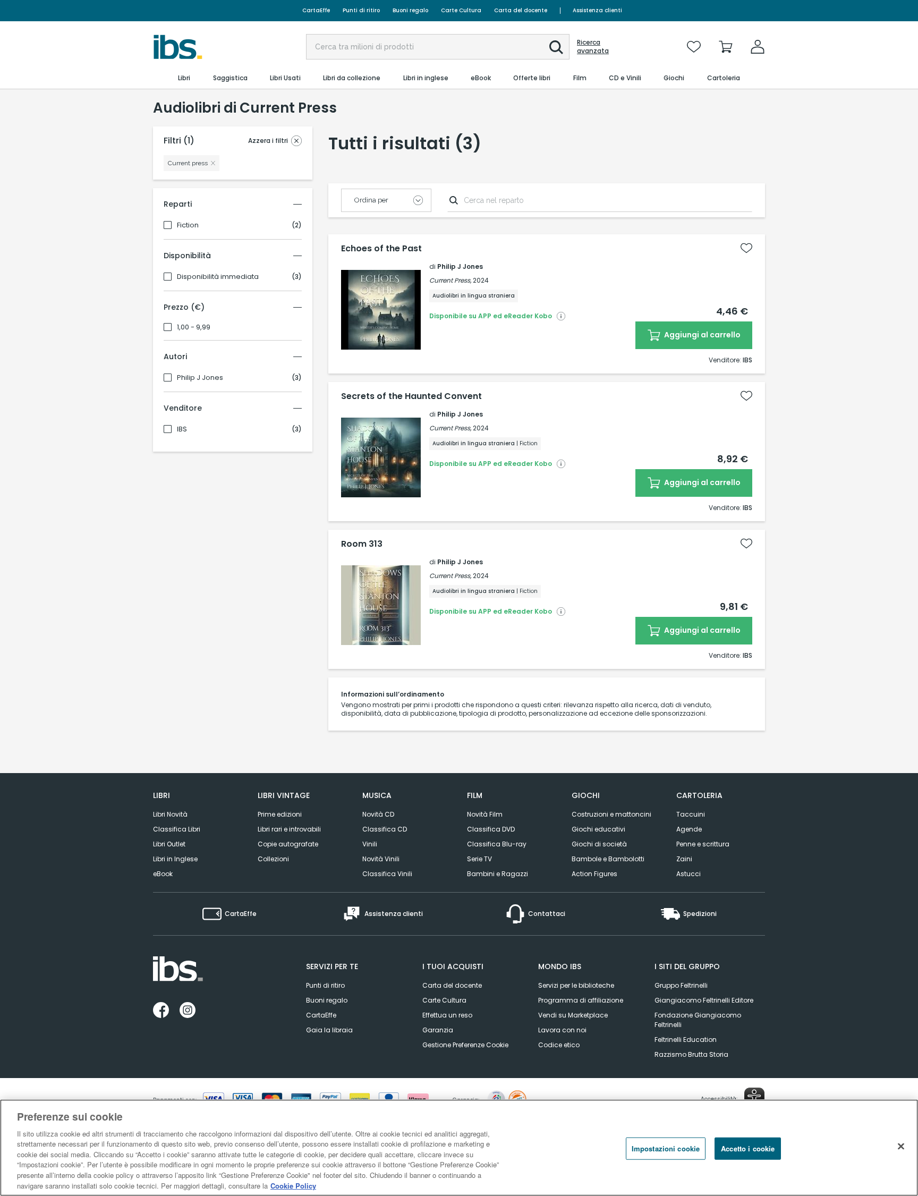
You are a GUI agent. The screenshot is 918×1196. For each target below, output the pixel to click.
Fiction (188, 225)
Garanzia (437, 1029)
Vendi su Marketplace (573, 1015)
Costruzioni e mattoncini (611, 814)
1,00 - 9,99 (193, 327)
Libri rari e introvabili (289, 829)
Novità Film (485, 814)
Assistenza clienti (597, 10)
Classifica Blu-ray (496, 844)
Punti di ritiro (361, 10)
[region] (459, 1147)
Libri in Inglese (175, 858)
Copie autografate (288, 844)
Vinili (369, 844)
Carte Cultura (461, 10)
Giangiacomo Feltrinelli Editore (703, 1000)
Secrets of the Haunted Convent (411, 396)
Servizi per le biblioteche (576, 985)
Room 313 (361, 544)
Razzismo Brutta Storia (691, 1054)
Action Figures (594, 873)
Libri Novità (170, 814)
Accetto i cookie (748, 1148)
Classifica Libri (176, 829)
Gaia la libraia (329, 1029)
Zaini (684, 858)
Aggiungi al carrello (701, 334)
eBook (163, 873)
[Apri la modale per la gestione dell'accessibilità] (754, 1097)
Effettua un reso (447, 1015)
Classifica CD (384, 829)
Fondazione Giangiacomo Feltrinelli (697, 1020)
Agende (689, 829)
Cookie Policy (293, 1185)
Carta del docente (520, 10)
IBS (182, 429)
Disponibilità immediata (218, 277)
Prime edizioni (280, 814)
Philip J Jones (200, 378)
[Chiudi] (901, 1146)
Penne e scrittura (702, 844)
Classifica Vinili (387, 873)
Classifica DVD (491, 829)
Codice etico (559, 1044)
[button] (556, 47)
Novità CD (378, 814)
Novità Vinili (381, 858)
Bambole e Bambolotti (608, 858)
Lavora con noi (562, 1029)
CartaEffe (316, 10)
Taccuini (690, 814)
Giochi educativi (598, 829)
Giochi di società (599, 844)
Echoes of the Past (381, 249)
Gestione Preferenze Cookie (465, 1044)
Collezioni (273, 858)
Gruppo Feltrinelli (681, 985)
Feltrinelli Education (685, 1039)
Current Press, (450, 280)
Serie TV (479, 858)
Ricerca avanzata (593, 46)
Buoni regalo (410, 10)
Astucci (688, 873)
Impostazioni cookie (666, 1148)
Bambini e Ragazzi (497, 873)
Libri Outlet (169, 844)
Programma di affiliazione (580, 1000)
